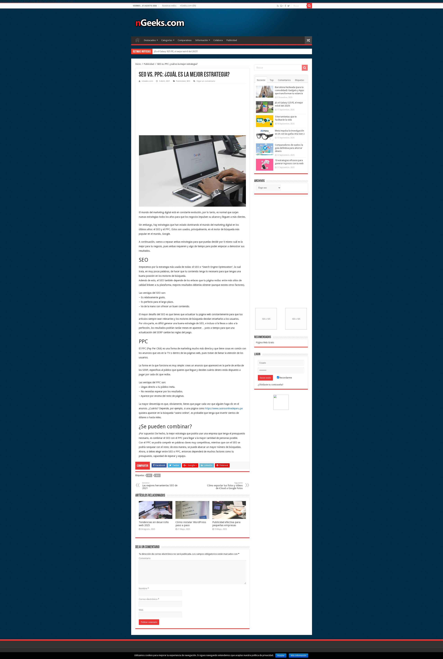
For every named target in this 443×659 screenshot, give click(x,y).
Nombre (144, 588)
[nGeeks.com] (160, 21)
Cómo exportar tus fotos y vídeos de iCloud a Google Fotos (225, 486)
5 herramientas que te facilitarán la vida (172, 51)
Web (141, 610)
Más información (298, 655)
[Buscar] (309, 5)
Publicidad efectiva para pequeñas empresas (226, 524)
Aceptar (280, 655)
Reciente (261, 80)
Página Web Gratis (265, 342)
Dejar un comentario (206, 81)
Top (272, 80)
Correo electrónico (149, 599)
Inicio (137, 39)
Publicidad (232, 40)
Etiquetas (299, 80)
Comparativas (185, 40)
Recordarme (285, 377)
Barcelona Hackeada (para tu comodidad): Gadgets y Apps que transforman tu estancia (289, 90)
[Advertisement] (165, 106)
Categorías (166, 40)
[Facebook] (285, 6)
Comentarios (284, 80)
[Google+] (282, 6)
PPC (149, 475)
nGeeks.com (147, 81)
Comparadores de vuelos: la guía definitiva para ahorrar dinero (289, 148)
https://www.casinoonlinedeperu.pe (224, 408)
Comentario (145, 558)
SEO (188, 81)
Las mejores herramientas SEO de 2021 (159, 486)
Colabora (218, 40)
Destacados (150, 40)
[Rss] (278, 6)
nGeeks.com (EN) (188, 6)
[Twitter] (288, 6)
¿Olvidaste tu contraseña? (270, 384)
